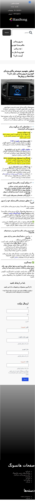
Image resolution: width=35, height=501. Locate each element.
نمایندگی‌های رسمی (15, 213)
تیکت (24, 361)
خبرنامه (28, 471)
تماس (16, 257)
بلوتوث (17, 141)
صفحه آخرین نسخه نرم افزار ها (13, 174)
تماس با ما (27, 480)
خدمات (28, 482)
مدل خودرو (25, 349)
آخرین (26, 321)
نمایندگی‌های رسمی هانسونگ (21, 473)
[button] (17, 25)
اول (27, 314)
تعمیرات (27, 476)
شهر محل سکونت (23, 337)
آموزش (28, 478)
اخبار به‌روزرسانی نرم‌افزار (22, 475)
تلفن (24, 327)
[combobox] (23, 32)
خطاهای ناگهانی (25, 149)
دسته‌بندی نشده (25, 496)
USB (11, 141)
